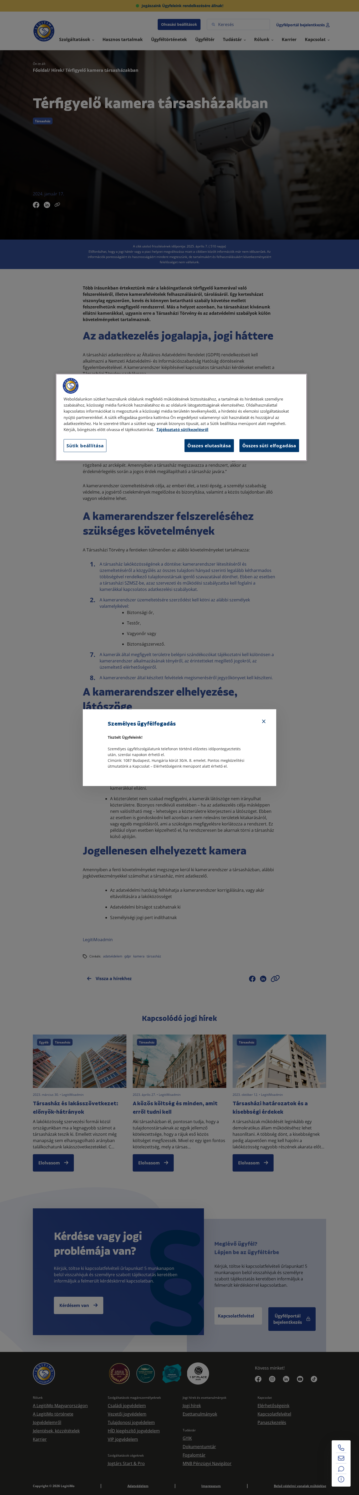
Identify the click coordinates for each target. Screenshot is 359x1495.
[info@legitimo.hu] (341, 1458)
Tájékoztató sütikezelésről (182, 429)
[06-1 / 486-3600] (341, 1448)
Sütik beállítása (85, 446)
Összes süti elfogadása (269, 446)
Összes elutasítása (209, 446)
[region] (181, 417)
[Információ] (341, 1479)
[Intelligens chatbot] (341, 1469)
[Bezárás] (264, 721)
